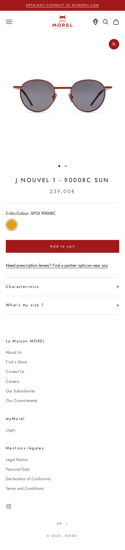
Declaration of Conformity (28, 479)
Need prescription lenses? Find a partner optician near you (57, 265)
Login (10, 430)
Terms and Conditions (25, 488)
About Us (14, 352)
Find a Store (16, 362)
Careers (12, 381)
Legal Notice (17, 459)
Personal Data (18, 469)
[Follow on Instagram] (9, 506)
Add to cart (62, 246)
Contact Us (15, 371)
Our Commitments (21, 400)
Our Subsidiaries (20, 391)
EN (60, 523)
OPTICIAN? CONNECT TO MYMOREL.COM (62, 5)
